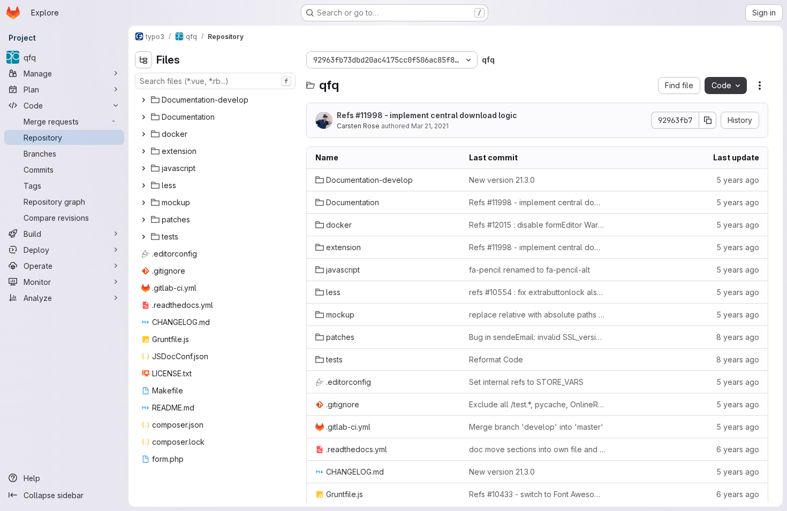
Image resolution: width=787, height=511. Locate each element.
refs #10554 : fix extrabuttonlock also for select (537, 292)
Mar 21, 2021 (430, 126)
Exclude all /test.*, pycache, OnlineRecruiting (537, 404)
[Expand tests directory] (143, 236)
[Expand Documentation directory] (143, 117)
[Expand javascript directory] (143, 168)
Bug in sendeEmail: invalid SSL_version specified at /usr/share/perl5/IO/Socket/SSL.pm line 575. (537, 337)
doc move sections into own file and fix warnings (537, 449)
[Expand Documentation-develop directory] (143, 100)
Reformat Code (496, 359)
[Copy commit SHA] (707, 120)
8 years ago (737, 337)
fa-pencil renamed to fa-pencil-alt (529, 269)
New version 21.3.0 (502, 179)
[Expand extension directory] (143, 151)
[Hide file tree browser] (143, 59)
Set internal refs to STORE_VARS (526, 381)
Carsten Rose (358, 126)
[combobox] (215, 81)
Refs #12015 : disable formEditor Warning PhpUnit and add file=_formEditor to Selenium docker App (537, 224)
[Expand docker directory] (143, 134)
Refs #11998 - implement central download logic (427, 115)
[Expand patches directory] (143, 219)
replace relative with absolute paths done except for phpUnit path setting (537, 314)
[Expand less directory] (143, 185)
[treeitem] (216, 100)
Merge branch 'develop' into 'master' (536, 426)
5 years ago (737, 179)
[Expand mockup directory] (143, 202)
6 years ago (737, 449)
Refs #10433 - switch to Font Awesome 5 (537, 494)
